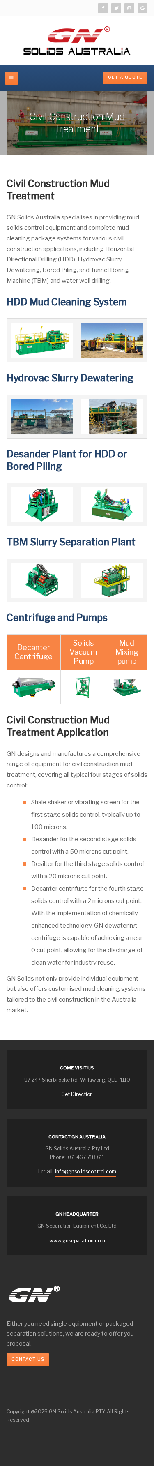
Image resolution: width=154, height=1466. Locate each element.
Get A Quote (125, 77)
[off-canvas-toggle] (11, 78)
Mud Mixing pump (126, 652)
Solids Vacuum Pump (83, 652)
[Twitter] (116, 8)
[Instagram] (129, 8)
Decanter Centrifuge (33, 652)
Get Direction (77, 1094)
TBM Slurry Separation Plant (71, 542)
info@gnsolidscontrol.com (85, 1171)
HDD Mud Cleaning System (67, 302)
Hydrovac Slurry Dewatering (70, 378)
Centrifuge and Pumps (57, 617)
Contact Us (27, 1359)
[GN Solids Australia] (77, 40)
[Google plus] (142, 8)
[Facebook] (103, 8)
